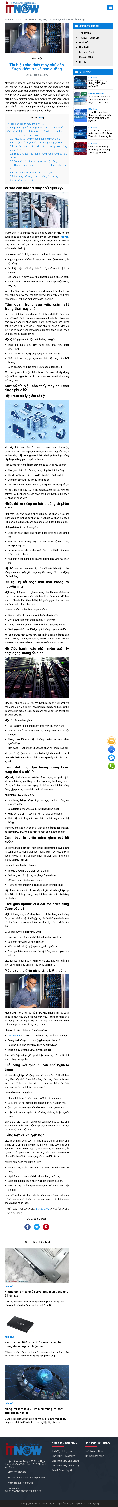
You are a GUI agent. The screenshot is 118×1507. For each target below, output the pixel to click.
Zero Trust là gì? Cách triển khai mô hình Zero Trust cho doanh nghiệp (100, 133)
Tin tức (17, 19)
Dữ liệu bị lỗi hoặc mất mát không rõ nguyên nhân (37, 142)
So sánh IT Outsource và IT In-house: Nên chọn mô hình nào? (99, 99)
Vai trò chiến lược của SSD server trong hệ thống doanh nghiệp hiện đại (33, 1344)
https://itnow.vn (25, 1483)
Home (8, 19)
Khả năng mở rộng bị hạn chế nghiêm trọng (34, 176)
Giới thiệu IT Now (94, 1451)
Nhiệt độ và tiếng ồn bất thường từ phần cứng (35, 138)
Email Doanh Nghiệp (62, 1470)
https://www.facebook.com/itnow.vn (23, 1491)
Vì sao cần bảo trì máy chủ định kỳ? (25, 123)
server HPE (42, 1208)
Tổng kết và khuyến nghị (19, 180)
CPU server (14, 1035)
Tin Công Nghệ (86, 52)
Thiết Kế (83, 42)
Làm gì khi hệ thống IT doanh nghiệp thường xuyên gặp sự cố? (99, 149)
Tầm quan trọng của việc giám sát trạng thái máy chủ (34, 127)
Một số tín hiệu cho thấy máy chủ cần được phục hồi (34, 131)
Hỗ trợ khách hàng (94, 1456)
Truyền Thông (86, 57)
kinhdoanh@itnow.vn (35, 1477)
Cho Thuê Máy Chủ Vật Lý (65, 1465)
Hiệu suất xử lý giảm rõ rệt (25, 135)
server (64, 236)
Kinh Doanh (85, 33)
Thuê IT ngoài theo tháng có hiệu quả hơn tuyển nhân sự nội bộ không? (99, 116)
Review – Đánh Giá (89, 38)
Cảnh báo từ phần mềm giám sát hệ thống (33, 161)
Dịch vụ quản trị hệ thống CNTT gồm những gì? (97, 83)
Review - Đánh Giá (96, 94)
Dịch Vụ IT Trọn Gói (62, 1451)
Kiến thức (37, 58)
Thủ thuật (84, 47)
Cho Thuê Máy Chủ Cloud (65, 1460)
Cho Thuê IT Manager (63, 1456)
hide (41, 117)
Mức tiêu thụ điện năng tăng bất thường (32, 172)
